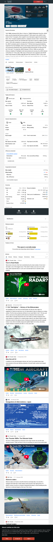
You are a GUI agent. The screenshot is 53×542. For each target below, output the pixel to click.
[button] (48, 30)
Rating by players (19, 62)
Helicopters (25, 298)
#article (26, 350)
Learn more (4, 534)
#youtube (35, 298)
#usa (16, 350)
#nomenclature (18, 429)
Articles (35, 62)
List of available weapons (12, 179)
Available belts (11, 161)
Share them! (37, 249)
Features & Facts (28, 62)
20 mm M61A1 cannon (11, 153)
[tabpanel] (39, 7)
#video (7, 298)
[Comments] (11, 473)
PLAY (38, 1)
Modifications (10, 218)
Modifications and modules (19, 515)
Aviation (20, 298)
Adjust (28, 538)
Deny (7, 538)
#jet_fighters (21, 350)
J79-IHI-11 (24, 127)
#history (12, 350)
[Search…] (44, 1)
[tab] (46, 6)
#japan (23, 429)
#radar (30, 298)
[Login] (47, 1)
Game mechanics (13, 298)
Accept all (17, 538)
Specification (11, 62)
